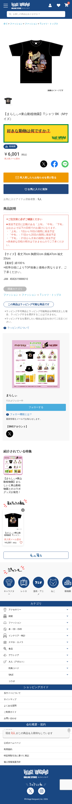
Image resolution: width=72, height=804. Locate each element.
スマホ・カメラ (16, 642)
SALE (11, 674)
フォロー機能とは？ (19, 414)
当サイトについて (12, 693)
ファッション (16, 24)
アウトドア (14, 655)
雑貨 (11, 616)
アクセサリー (15, 609)
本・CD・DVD (15, 629)
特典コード (14, 668)
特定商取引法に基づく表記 (16, 755)
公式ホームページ (12, 743)
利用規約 (8, 749)
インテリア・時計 (17, 635)
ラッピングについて (18, 327)
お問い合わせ (10, 718)
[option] (36, 61)
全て (5, 24)
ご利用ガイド (10, 712)
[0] (66, 5)
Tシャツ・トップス (49, 24)
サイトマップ (10, 699)
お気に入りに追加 (37, 189)
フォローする (36, 407)
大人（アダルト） (17, 661)
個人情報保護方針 (12, 762)
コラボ (12, 681)
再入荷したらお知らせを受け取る (38, 177)
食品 (11, 648)
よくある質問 (10, 705)
